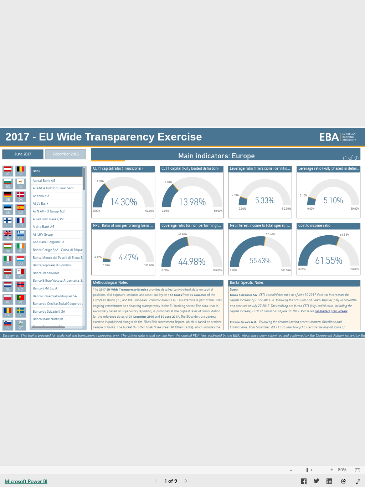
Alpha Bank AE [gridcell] (43, 227)
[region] (182, 233)
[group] (44, 151)
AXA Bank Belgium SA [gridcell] (49, 242)
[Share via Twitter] (316, 482)
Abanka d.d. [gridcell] (42, 196)
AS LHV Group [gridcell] (43, 234)
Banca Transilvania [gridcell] (46, 273)
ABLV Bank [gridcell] (40, 204)
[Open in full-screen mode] (358, 481)
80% (342, 470)
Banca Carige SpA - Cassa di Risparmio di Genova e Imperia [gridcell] (71, 250)
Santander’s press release (331, 311)
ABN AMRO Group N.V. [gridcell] (49, 211)
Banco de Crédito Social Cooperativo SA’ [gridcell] (61, 304)
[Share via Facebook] (304, 482)
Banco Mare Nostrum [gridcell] (48, 319)
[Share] (343, 482)
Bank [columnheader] (36, 171)
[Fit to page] (356, 470)
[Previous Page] (156, 481)
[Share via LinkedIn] (329, 482)
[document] (349, 158)
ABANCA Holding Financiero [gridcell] (53, 188)
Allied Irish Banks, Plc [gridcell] (48, 219)
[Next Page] (185, 481)
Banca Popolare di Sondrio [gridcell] (52, 265)
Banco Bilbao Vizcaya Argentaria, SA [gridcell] (58, 281)
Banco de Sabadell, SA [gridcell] (49, 311)
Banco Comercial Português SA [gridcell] (55, 296)
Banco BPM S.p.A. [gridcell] (45, 288)
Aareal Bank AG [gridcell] (44, 181)
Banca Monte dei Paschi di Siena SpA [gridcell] (59, 258)
